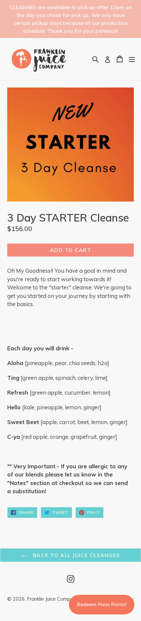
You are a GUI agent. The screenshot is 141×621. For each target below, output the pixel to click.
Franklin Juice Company (53, 599)
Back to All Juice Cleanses (75, 555)
